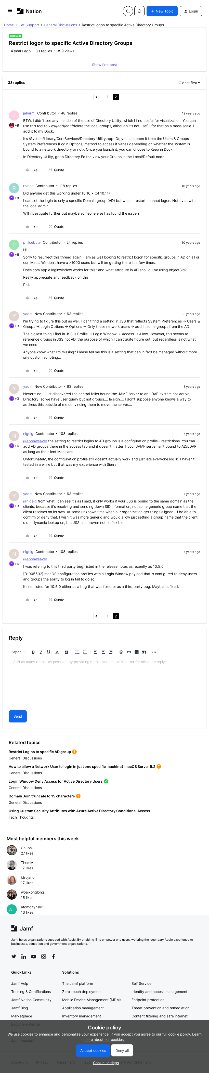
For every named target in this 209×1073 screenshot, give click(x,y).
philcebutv (32, 242)
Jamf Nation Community (31, 1000)
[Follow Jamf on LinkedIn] (23, 956)
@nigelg (30, 501)
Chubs (26, 848)
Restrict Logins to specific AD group (40, 751)
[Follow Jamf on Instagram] (43, 956)
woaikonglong (32, 892)
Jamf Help (19, 983)
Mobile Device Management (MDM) (91, 1000)
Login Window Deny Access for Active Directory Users (56, 781)
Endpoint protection (148, 1000)
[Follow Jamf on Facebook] (53, 956)
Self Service (141, 983)
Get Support (29, 25)
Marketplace (21, 1016)
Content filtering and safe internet (160, 1016)
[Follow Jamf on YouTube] (33, 956)
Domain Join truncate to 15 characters (42, 796)
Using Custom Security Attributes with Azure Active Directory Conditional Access (79, 811)
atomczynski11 (33, 907)
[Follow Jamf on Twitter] (13, 956)
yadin (27, 314)
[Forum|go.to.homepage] (29, 11)
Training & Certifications (31, 991)
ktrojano (27, 877)
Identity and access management (159, 991)
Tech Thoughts (21, 817)
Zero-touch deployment (82, 991)
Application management (83, 1008)
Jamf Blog (19, 1008)
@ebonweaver (35, 441)
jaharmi (29, 113)
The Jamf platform (77, 983)
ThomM (27, 862)
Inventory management (81, 1016)
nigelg (28, 433)
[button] (10, 12)
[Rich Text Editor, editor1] (104, 682)
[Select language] (139, 11)
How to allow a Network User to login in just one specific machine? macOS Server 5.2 (82, 766)
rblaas (28, 186)
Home (9, 25)
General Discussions (60, 25)
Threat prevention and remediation (160, 1008)
